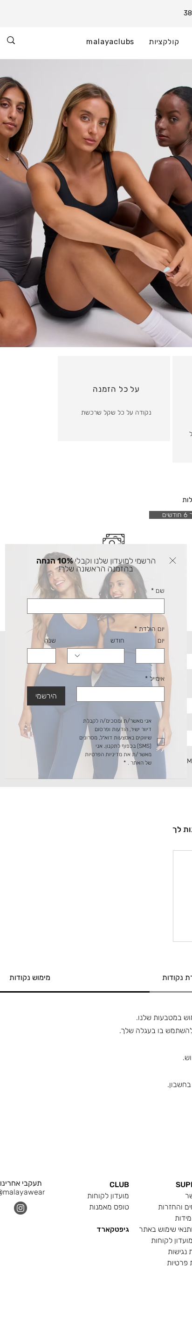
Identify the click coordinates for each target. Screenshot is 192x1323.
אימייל (155, 679)
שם (158, 591)
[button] (172, 560)
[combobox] (96, 656)
